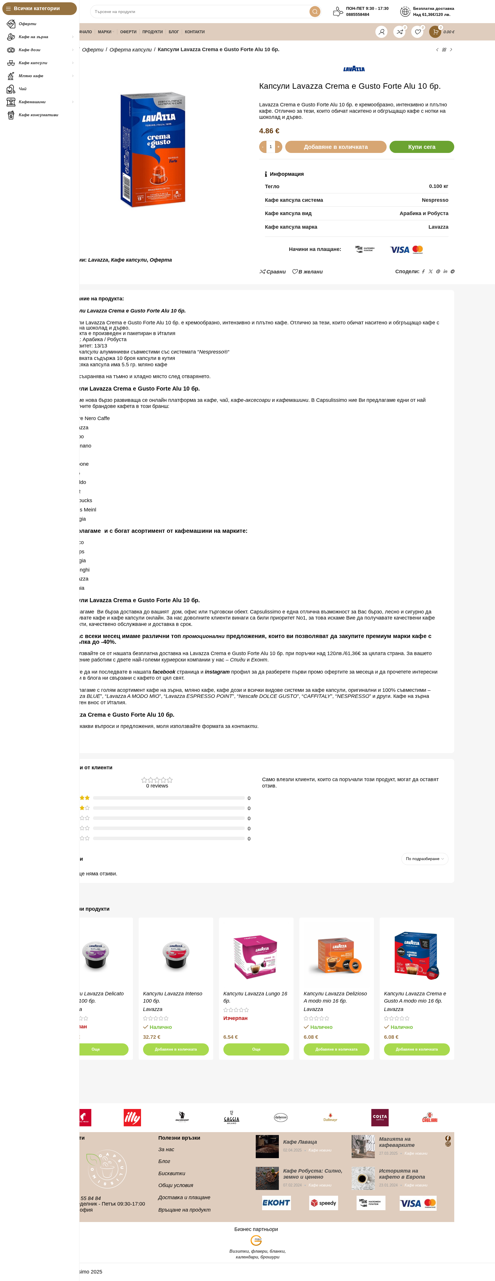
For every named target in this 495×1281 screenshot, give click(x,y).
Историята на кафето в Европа (402, 1174)
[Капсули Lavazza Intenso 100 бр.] (176, 955)
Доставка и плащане (184, 1197)
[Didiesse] (281, 1117)
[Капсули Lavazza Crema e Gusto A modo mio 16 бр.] (417, 955)
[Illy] (132, 1117)
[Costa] (380, 1117)
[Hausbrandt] (182, 1117)
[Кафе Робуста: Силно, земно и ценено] (267, 1178)
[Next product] (450, 49)
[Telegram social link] (452, 272)
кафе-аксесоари (251, 400)
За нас (166, 1149)
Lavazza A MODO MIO (133, 696)
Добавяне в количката (336, 147)
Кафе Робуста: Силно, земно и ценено (312, 1174)
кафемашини (292, 400)
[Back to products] (443, 49)
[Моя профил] (381, 32)
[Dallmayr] (330, 1117)
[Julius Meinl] (82, 1117)
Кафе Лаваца (300, 1142)
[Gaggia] (231, 1117)
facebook (164, 672)
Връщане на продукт (184, 1210)
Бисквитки (171, 1173)
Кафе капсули (129, 260)
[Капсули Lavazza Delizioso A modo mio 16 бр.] (337, 955)
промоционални (204, 636)
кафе (210, 400)
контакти (244, 726)
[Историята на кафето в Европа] (363, 1178)
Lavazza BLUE (83, 696)
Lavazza (98, 260)
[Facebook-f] (448, 1138)
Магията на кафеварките (397, 1142)
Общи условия (175, 1185)
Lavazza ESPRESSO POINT (199, 696)
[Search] (314, 11)
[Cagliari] (429, 1117)
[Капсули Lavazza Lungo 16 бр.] (256, 955)
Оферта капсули (131, 49)
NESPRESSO (353, 696)
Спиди (237, 660)
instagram (217, 672)
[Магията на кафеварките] (363, 1146)
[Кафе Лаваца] (267, 1146)
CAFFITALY (317, 696)
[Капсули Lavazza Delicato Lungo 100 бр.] (96, 955)
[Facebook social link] (423, 272)
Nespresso (211, 352)
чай (224, 400)
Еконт (259, 660)
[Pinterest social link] (438, 272)
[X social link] (430, 272)
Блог (164, 1161)
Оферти (92, 49)
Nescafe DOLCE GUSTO (268, 696)
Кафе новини (320, 1150)
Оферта (161, 260)
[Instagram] (448, 1144)
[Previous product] (436, 49)
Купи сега (421, 147)
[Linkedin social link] (445, 272)
